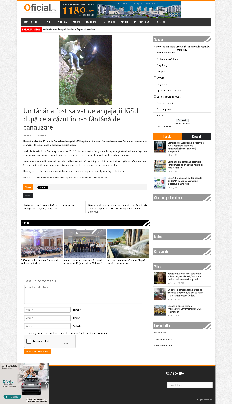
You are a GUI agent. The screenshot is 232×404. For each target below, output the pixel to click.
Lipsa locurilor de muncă (169, 96)
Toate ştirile (31, 22)
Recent (196, 136)
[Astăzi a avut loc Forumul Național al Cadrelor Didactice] (42, 243)
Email (76, 317)
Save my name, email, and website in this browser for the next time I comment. (68, 333)
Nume (76, 309)
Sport (124, 22)
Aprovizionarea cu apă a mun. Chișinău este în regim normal (126, 262)
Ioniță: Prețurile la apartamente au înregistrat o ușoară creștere (49, 207)
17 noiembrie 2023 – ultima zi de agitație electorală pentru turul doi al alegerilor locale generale (117, 208)
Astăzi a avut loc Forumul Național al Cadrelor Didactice (39, 262)
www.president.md (163, 345)
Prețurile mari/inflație (168, 58)
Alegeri (161, 22)
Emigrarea (162, 84)
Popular (168, 136)
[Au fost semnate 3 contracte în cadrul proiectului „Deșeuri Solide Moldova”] (85, 243)
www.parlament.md (163, 338)
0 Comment (42, 135)
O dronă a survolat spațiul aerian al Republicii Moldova (69, 29)
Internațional (142, 22)
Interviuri (109, 22)
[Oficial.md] (40, 8)
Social (76, 22)
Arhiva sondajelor (163, 126)
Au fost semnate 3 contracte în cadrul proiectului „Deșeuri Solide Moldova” (83, 262)
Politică (62, 22)
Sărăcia (160, 77)
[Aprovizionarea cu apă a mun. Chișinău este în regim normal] (128, 243)
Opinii (48, 22)
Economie (91, 22)
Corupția (161, 71)
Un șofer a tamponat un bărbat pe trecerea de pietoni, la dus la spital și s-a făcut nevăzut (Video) (185, 292)
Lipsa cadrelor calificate (169, 90)
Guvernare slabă (165, 103)
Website (77, 326)
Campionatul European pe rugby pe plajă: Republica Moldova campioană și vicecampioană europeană (186, 147)
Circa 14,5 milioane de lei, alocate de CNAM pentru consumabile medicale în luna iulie (185, 180)
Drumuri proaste (165, 109)
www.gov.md (160, 332)
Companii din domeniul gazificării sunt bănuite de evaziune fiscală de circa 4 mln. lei (186, 164)
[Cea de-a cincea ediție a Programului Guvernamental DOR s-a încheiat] (160, 310)
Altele (160, 115)
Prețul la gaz (163, 65)
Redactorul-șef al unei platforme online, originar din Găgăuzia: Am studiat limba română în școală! (184, 276)
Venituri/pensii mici (166, 52)
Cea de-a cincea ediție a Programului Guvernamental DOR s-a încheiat (184, 308)
